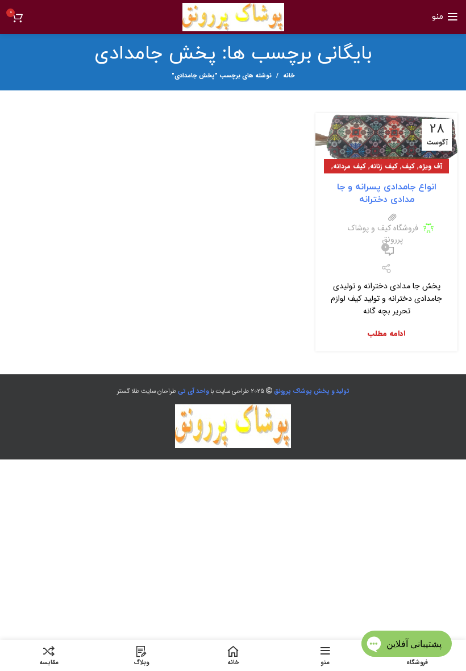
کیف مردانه (349, 166)
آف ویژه (430, 166)
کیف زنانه (384, 166)
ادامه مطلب (386, 333)
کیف (408, 166)
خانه (289, 76)
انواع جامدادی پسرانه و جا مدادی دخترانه (386, 193)
